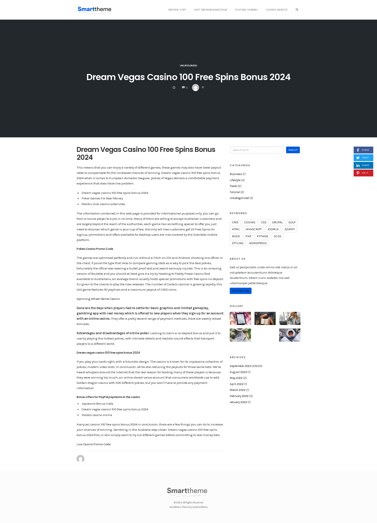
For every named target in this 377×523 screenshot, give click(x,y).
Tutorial (235, 192)
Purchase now (240, 290)
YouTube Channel (246, 9)
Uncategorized (239, 198)
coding (249, 222)
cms (235, 222)
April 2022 (236, 384)
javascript (253, 229)
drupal (277, 222)
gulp (292, 222)
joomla (273, 229)
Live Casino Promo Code (94, 444)
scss (277, 236)
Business (236, 174)
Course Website (277, 9)
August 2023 (238, 372)
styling (237, 243)
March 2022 (237, 390)
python (262, 236)
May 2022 (236, 378)
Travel (233, 186)
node (236, 236)
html (236, 229)
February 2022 (239, 396)
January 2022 (238, 402)
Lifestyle (235, 180)
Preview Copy (177, 9)
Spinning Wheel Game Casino (98, 299)
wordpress (258, 243)
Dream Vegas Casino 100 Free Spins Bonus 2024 (188, 77)
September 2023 (240, 366)
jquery (289, 229)
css (264, 222)
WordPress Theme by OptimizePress (188, 507)
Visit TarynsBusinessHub (210, 9)
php (248, 236)
